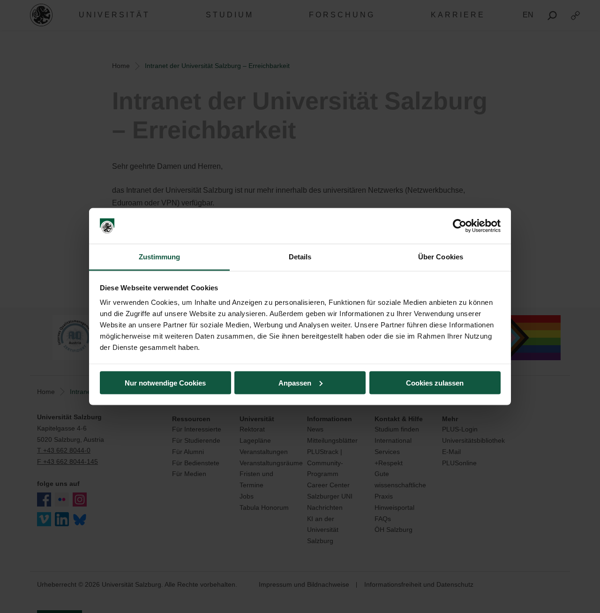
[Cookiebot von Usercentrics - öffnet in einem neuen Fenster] (460, 226)
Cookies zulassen (435, 382)
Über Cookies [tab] (440, 257)
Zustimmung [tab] (159, 257)
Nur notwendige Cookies (165, 382)
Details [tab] (300, 257)
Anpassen (294, 382)
